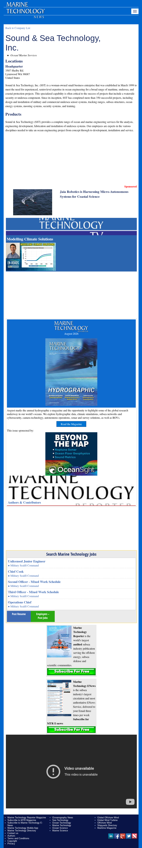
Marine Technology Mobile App (22, 828)
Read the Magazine (71, 424)
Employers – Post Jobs (42, 616)
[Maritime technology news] (25, 13)
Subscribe (71, 672)
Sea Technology (60, 820)
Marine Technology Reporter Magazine (26, 817)
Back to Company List (17, 28)
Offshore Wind (104, 822)
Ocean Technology (61, 822)
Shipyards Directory (107, 825)
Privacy (11, 843)
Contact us (12, 833)
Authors (11, 835)
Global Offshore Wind (108, 817)
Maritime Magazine (106, 828)
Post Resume (19, 614)
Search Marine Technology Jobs (71, 554)
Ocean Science (60, 828)
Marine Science (60, 830)
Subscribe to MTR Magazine (21, 820)
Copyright (12, 841)
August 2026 (71, 333)
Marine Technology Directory (21, 830)
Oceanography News (62, 817)
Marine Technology (61, 825)
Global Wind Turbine (107, 820)
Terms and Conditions (18, 838)
